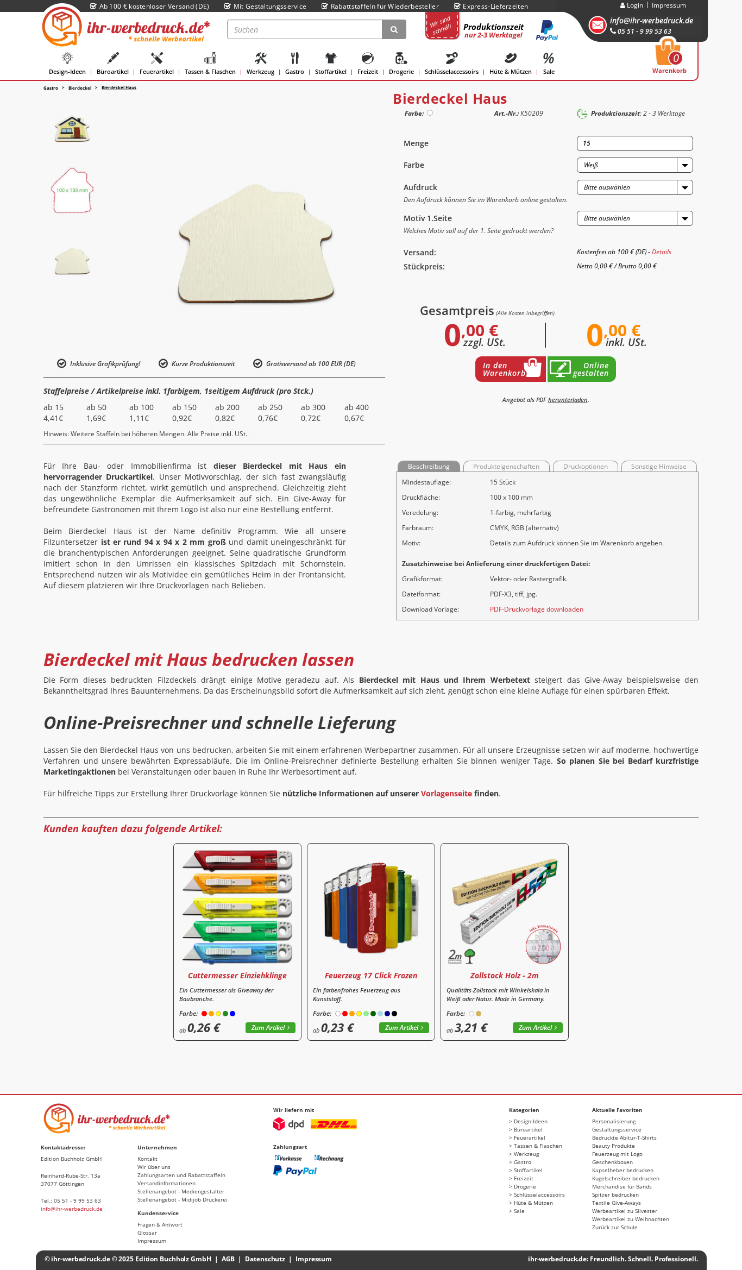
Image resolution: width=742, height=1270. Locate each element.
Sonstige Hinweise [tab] (659, 466)
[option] (72, 123)
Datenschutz (265, 1258)
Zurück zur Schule (615, 1227)
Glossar (147, 1232)
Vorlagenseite (446, 793)
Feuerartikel (157, 71)
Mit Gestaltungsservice (270, 6)
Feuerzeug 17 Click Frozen (371, 975)
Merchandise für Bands (622, 1186)
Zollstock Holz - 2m (504, 975)
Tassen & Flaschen (210, 71)
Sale (549, 71)
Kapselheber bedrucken (622, 1170)
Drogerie (401, 71)
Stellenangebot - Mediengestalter (180, 1191)
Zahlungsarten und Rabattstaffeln (181, 1175)
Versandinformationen (166, 1183)
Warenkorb (669, 59)
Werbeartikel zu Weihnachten (630, 1219)
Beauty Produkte (613, 1145)
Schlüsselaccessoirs (452, 71)
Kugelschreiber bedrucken (625, 1178)
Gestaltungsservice (617, 1129)
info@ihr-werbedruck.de (651, 20)
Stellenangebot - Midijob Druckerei (182, 1199)
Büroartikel (113, 71)
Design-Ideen (67, 71)
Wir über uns (154, 1167)
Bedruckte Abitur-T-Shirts (624, 1137)
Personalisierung (614, 1121)
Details (661, 251)
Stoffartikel (331, 71)
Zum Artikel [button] (268, 1027)
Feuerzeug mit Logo (617, 1154)
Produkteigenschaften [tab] (506, 466)
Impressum (669, 5)
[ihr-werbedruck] (124, 27)
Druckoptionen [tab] (585, 466)
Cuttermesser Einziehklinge (237, 975)
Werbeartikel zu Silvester (624, 1211)
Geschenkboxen (612, 1162)
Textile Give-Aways (616, 1202)
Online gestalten (591, 369)
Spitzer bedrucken (615, 1194)
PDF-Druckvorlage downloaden (536, 609)
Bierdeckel (79, 88)
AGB (228, 1258)
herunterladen (568, 399)
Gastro (294, 71)
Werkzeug (260, 71)
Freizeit (367, 71)
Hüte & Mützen (510, 71)
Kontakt (147, 1158)
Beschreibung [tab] (429, 466)
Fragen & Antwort (160, 1224)
